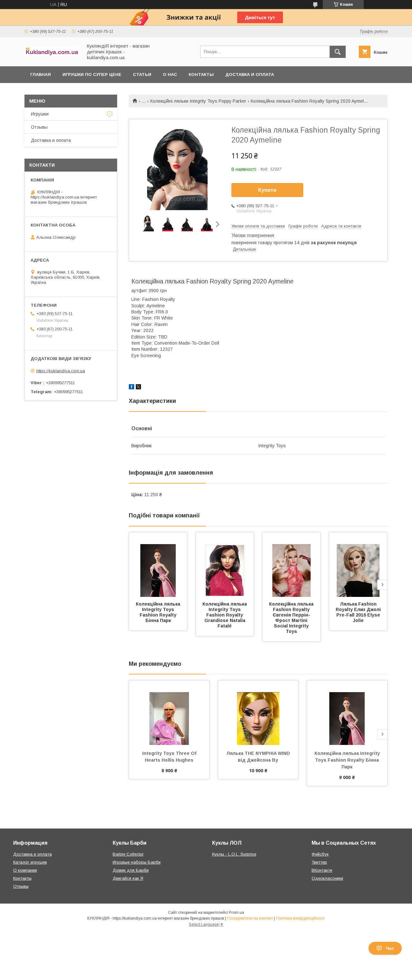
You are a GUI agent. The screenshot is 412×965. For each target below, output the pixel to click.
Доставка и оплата (249, 74)
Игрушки (40, 113)
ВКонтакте (322, 870)
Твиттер (319, 862)
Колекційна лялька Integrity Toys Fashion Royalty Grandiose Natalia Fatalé (225, 614)
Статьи (142, 74)
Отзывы (39, 127)
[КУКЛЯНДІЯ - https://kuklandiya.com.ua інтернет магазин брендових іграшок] (51, 54)
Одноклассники (327, 878)
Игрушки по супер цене (91, 74)
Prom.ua (236, 912)
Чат (390, 948)
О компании (25, 870)
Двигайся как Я (128, 878)
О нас (170, 74)
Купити (267, 190)
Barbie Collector (128, 854)
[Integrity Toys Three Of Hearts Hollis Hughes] (169, 713)
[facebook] (131, 387)
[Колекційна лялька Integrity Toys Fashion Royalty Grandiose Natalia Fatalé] (225, 565)
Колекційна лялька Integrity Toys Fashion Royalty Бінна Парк (159, 612)
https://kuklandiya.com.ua (60, 370)
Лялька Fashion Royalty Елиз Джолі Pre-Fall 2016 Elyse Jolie (359, 612)
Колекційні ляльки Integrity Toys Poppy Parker (198, 101)
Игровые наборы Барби (137, 862)
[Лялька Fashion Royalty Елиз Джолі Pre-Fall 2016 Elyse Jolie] (358, 565)
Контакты (201, 74)
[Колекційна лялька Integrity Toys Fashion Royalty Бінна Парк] (158, 565)
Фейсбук (320, 854)
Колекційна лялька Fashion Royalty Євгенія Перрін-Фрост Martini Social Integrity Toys (292, 617)
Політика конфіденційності (300, 918)
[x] (138, 387)
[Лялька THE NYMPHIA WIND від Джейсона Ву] (258, 713)
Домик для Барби (131, 870)
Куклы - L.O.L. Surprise (234, 854)
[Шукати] (338, 52)
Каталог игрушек (30, 862)
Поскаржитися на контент (250, 918)
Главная (40, 74)
